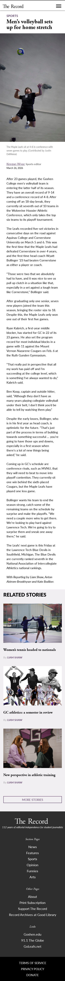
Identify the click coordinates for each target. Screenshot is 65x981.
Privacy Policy (32, 969)
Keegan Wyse (15, 164)
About (32, 896)
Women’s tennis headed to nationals (29, 650)
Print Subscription (33, 902)
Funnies (32, 871)
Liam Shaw (14, 657)
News (32, 846)
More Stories (32, 800)
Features (32, 852)
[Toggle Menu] (58, 7)
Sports (32, 858)
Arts (33, 877)
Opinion (32, 865)
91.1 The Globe (32, 940)
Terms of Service (32, 963)
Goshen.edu (32, 934)
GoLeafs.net (32, 946)
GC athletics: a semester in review (28, 712)
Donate (32, 975)
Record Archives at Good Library (32, 914)
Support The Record (32, 908)
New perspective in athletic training (29, 775)
